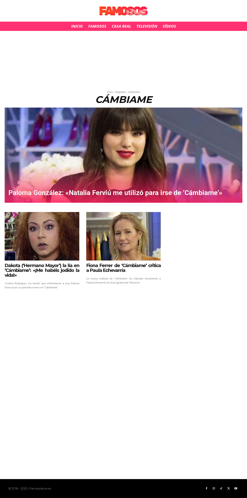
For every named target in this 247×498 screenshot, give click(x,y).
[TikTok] (221, 488)
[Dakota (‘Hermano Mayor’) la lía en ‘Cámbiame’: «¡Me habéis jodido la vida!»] (42, 236)
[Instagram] (214, 488)
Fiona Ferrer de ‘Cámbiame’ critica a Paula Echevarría (123, 268)
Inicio (110, 92)
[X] (228, 488)
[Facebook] (206, 488)
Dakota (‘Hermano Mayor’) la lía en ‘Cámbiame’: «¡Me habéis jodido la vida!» (42, 270)
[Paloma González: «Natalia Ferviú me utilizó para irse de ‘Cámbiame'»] (123, 155)
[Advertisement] (123, 59)
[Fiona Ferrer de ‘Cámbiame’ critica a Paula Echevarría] (123, 236)
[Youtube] (236, 488)
